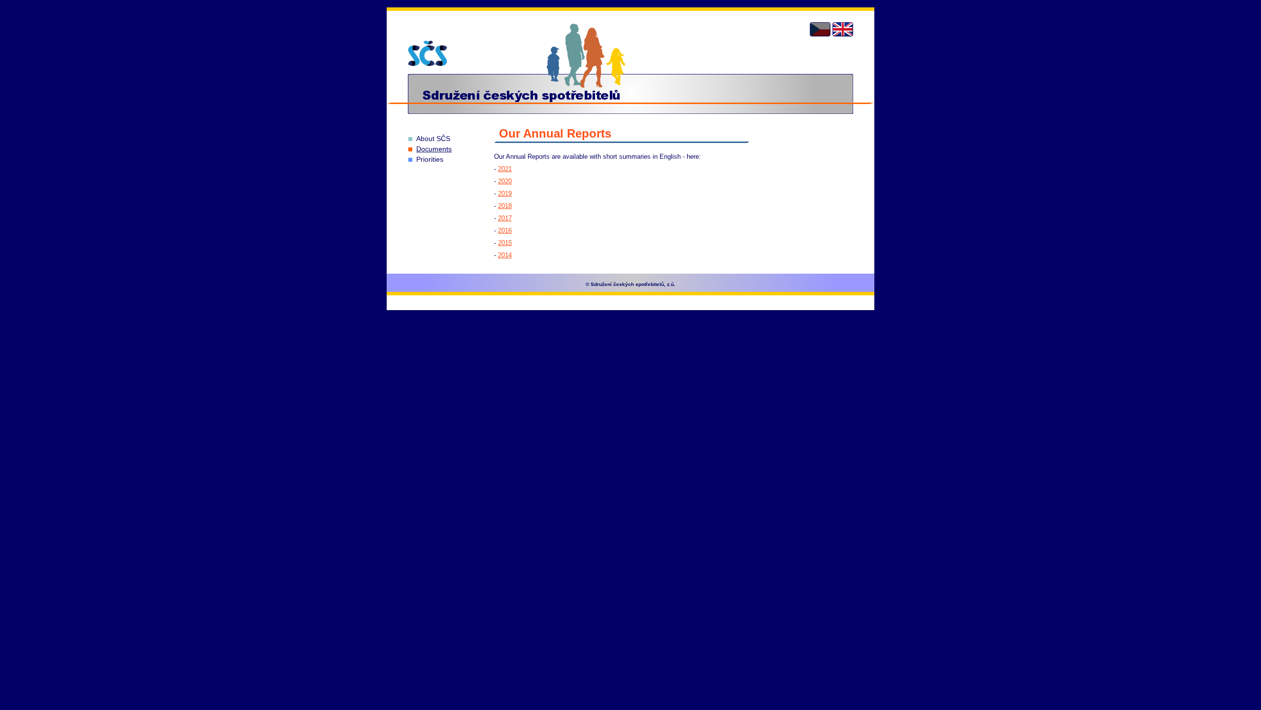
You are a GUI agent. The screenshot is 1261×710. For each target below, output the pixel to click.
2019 (505, 193)
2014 (505, 255)
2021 (505, 169)
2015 (505, 243)
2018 (505, 206)
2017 (505, 218)
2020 (505, 181)
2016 (505, 230)
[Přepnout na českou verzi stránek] (820, 29)
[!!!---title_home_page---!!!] (427, 53)
